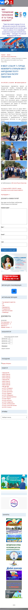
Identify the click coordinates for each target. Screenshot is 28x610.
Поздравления (6, 309)
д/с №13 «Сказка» (7, 407)
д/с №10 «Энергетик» (7, 402)
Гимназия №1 (5, 372)
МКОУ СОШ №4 (6, 378)
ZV (3, 304)
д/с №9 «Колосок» (7, 400)
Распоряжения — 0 (6, 324)
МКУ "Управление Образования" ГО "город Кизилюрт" (8, 15)
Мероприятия (6, 307)
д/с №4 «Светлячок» (7, 391)
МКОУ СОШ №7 (6, 381)
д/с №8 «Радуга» (6, 398)
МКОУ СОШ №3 (6, 376)
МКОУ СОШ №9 (6, 385)
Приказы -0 (4, 325)
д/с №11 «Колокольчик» (8, 403)
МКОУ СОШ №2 (6, 374)
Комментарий (5, 207)
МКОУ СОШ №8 (6, 383)
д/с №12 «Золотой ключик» (9, 405)
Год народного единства (8, 302)
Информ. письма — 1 (6, 327)
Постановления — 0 (6, 322)
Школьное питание (7, 310)
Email (3, 234)
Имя (2, 227)
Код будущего (5, 194)
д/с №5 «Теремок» (7, 393)
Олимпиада (5, 312)
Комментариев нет (21, 82)
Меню (15, 50)
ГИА (3, 305)
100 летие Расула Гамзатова (18, 183)
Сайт (2, 242)
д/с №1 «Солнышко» (7, 388)
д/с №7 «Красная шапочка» (9, 397)
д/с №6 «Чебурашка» (7, 395)
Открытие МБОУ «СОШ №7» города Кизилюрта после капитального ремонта (12, 189)
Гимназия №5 (5, 379)
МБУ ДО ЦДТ (5, 386)
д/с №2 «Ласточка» (7, 390)
